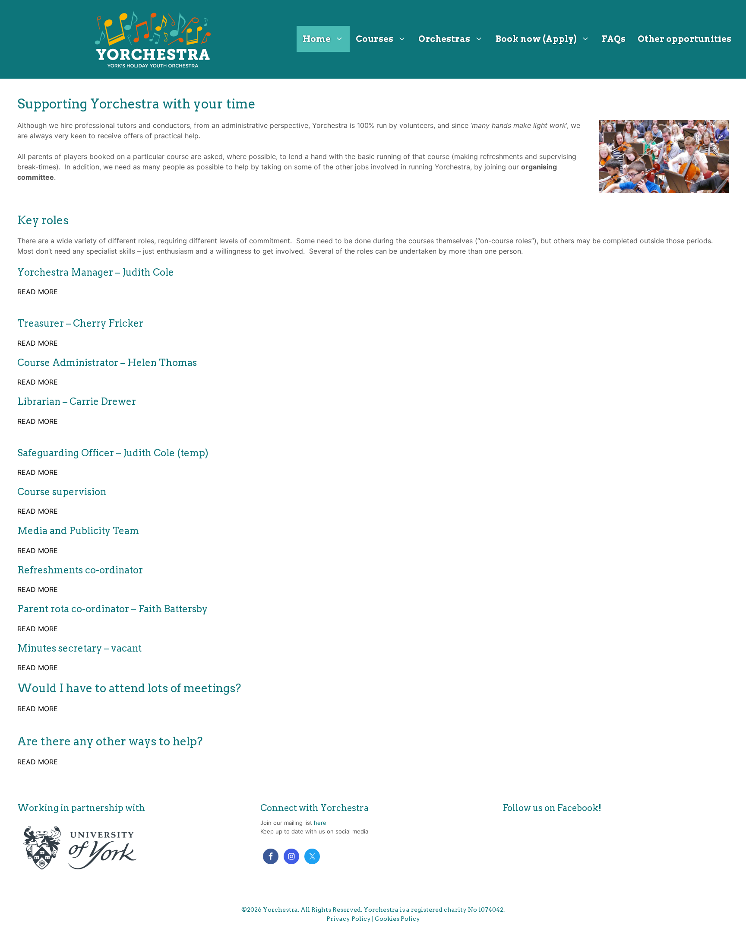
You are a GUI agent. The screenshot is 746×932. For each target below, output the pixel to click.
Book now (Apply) (536, 39)
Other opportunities (684, 39)
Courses (374, 39)
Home (317, 39)
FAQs (614, 39)
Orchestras (444, 39)
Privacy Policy (348, 918)
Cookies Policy (397, 918)
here (320, 822)
